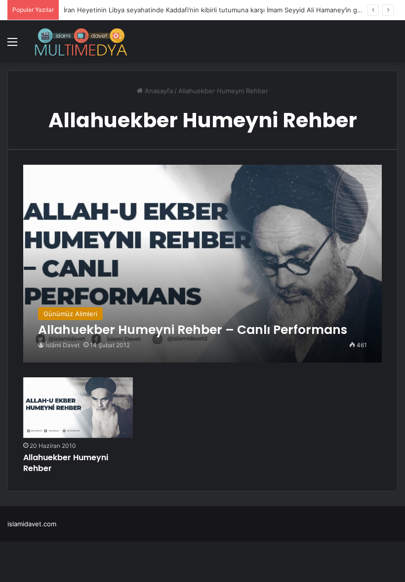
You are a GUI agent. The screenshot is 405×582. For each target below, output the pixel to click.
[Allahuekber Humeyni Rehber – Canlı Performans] (202, 264)
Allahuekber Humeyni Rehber (65, 463)
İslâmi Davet (62, 345)
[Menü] (12, 45)
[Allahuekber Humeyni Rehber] (78, 407)
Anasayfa (158, 91)
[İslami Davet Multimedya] (81, 41)
